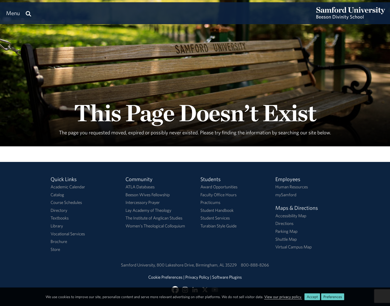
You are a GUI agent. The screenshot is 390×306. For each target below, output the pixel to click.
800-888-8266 (255, 265)
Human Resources (291, 186)
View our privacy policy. (283, 296)
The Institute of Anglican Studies (153, 218)
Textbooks (60, 218)
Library (57, 226)
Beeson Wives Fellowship (147, 194)
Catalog (57, 194)
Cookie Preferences (165, 277)
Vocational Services (68, 233)
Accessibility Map (290, 215)
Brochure (59, 241)
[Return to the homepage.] (350, 17)
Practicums (210, 202)
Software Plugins (227, 277)
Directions (284, 223)
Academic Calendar (68, 186)
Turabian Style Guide (218, 226)
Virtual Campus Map (293, 247)
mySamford (285, 194)
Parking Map (286, 231)
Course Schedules (66, 202)
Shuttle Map (286, 239)
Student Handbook (217, 210)
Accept (312, 296)
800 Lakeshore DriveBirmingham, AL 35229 (197, 265)
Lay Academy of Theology (148, 210)
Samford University (139, 265)
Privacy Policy (197, 277)
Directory (59, 210)
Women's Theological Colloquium (155, 226)
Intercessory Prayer (142, 202)
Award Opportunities (218, 186)
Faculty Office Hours (218, 194)
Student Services (215, 218)
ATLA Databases (140, 186)
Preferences (332, 296)
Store (55, 249)
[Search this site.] (28, 13)
